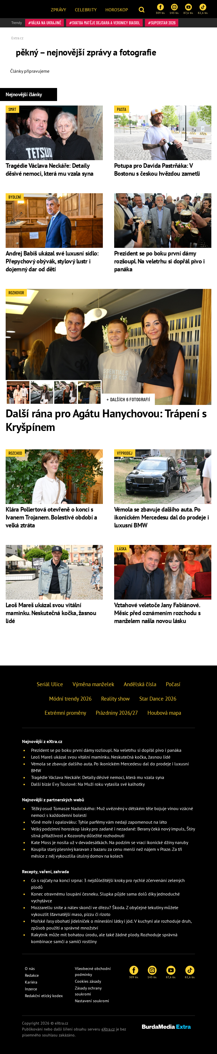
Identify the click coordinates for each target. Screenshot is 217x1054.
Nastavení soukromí (92, 1000)
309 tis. (160, 12)
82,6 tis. (203, 12)
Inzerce (31, 988)
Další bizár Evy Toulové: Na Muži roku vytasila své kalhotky (88, 784)
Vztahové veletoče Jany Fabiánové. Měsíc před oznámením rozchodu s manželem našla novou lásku (157, 613)
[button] (142, 9)
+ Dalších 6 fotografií (128, 399)
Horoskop (116, 9)
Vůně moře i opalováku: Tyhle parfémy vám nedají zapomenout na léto (99, 822)
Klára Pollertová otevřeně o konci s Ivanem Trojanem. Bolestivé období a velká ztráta (51, 517)
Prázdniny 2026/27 (117, 712)
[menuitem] (58, 9)
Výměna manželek (93, 684)
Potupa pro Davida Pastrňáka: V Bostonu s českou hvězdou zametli (157, 169)
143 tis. (174, 12)
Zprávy (58, 9)
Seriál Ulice (50, 684)
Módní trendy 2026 (70, 698)
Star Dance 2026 (157, 698)
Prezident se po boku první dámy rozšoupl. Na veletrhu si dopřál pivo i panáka (159, 261)
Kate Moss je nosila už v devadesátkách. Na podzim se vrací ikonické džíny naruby (109, 842)
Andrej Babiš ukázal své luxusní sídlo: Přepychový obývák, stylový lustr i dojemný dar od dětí (52, 261)
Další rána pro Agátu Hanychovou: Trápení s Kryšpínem (106, 420)
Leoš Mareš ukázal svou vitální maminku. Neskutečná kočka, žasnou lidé (51, 613)
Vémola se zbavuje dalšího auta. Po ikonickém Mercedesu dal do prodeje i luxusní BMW (161, 517)
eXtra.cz (108, 1029)
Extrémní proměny (65, 712)
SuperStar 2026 (163, 22)
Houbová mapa (164, 712)
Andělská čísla (140, 684)
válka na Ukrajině (46, 22)
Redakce (32, 975)
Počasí (173, 684)
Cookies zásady (88, 981)
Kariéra (31, 982)
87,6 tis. (188, 12)
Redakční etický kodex (44, 995)
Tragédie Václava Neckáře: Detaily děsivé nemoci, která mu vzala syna (49, 169)
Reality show (115, 698)
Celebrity (86, 9)
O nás (30, 968)
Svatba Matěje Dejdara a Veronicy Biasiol (106, 22)
